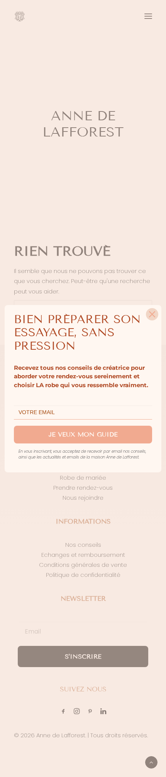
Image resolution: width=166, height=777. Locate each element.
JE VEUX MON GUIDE (83, 434)
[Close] (152, 314)
